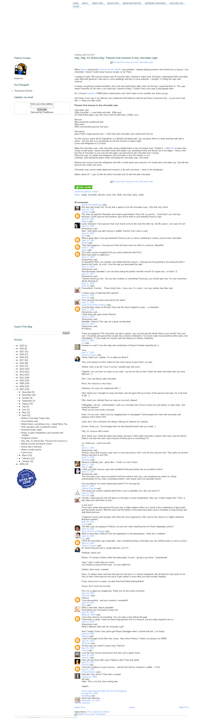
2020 (22, 354)
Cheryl (85, 650)
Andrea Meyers (89, 672)
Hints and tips (176, 3)
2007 (22, 389)
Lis (83, 343)
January (26, 461)
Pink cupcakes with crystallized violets (39, 427)
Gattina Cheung (89, 488)
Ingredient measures (155, 3)
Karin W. (85, 286)
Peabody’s (91, 93)
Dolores (85, 665)
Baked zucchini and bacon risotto (36, 444)
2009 (22, 383)
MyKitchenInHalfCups (92, 205)
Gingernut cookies (29, 438)
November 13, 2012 (91, 700)
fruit (114, 195)
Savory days (113, 3)
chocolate (92, 195)
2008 (22, 386)
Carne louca (26, 452)
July (24, 406)
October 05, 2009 (90, 693)
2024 (22, 348)
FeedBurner (48, 112)
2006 (22, 464)
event (108, 195)
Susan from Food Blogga (93, 531)
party (135, 195)
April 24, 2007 (88, 634)
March (25, 455)
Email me (18, 78)
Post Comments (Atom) (98, 712)
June (24, 409)
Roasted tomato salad (31, 430)
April (24, 415)
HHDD (119, 195)
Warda (85, 243)
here (172, 148)
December (27, 392)
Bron (84, 605)
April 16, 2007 (88, 209)
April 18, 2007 (88, 493)
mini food (127, 195)
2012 (22, 375)
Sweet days (97, 3)
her (79, 100)
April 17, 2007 (88, 247)
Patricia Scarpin (89, 355)
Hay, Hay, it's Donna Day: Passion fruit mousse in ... (45, 441)
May (24, 412)
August (25, 403)
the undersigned (33, 717)
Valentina (86, 212)
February (26, 458)
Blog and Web (71, 717)
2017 (22, 360)
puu (83, 538)
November (27, 395)
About (85, 3)
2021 (22, 351)
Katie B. (85, 657)
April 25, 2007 (88, 641)
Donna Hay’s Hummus (31, 447)
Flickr (76, 6)
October (26, 398)
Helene (83, 69)
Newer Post (80, 707)
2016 (22, 363)
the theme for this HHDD (109, 69)
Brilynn (85, 467)
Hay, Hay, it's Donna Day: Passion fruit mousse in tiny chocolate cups (116, 57)
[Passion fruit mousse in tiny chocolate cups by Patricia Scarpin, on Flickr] (131, 62)
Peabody (86, 460)
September (27, 401)
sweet (141, 195)
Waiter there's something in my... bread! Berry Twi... (45, 424)
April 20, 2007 (88, 612)
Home (75, 3)
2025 (22, 345)
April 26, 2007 (88, 669)
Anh (83, 236)
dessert (101, 195)
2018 (22, 357)
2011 (22, 377)
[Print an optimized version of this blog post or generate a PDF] (83, 188)
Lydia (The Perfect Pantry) (94, 305)
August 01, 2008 (89, 676)
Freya (84, 524)
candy (84, 195)
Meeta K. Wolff (88, 615)
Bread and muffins (132, 3)
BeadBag (86, 696)
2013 (22, 372)
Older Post (184, 707)
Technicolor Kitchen (23, 91)
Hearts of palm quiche (31, 449)
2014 (22, 369)
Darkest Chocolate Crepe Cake (35, 418)
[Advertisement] (34, 135)
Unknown (86, 595)
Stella (84, 250)
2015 (22, 366)
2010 (22, 380)
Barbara (85, 636)
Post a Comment (82, 703)
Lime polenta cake (29, 421)
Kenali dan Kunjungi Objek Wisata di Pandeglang (104, 691)
